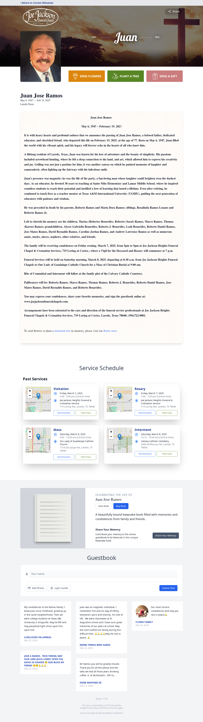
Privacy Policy (92, 708)
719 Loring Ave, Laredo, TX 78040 (77, 406)
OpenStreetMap (105, 713)
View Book (103, 506)
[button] (38, 396)
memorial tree (62, 331)
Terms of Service (110, 708)
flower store (110, 331)
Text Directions (63, 413)
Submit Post (168, 588)
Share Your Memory (165, 535)
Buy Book (121, 506)
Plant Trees (86, 413)
